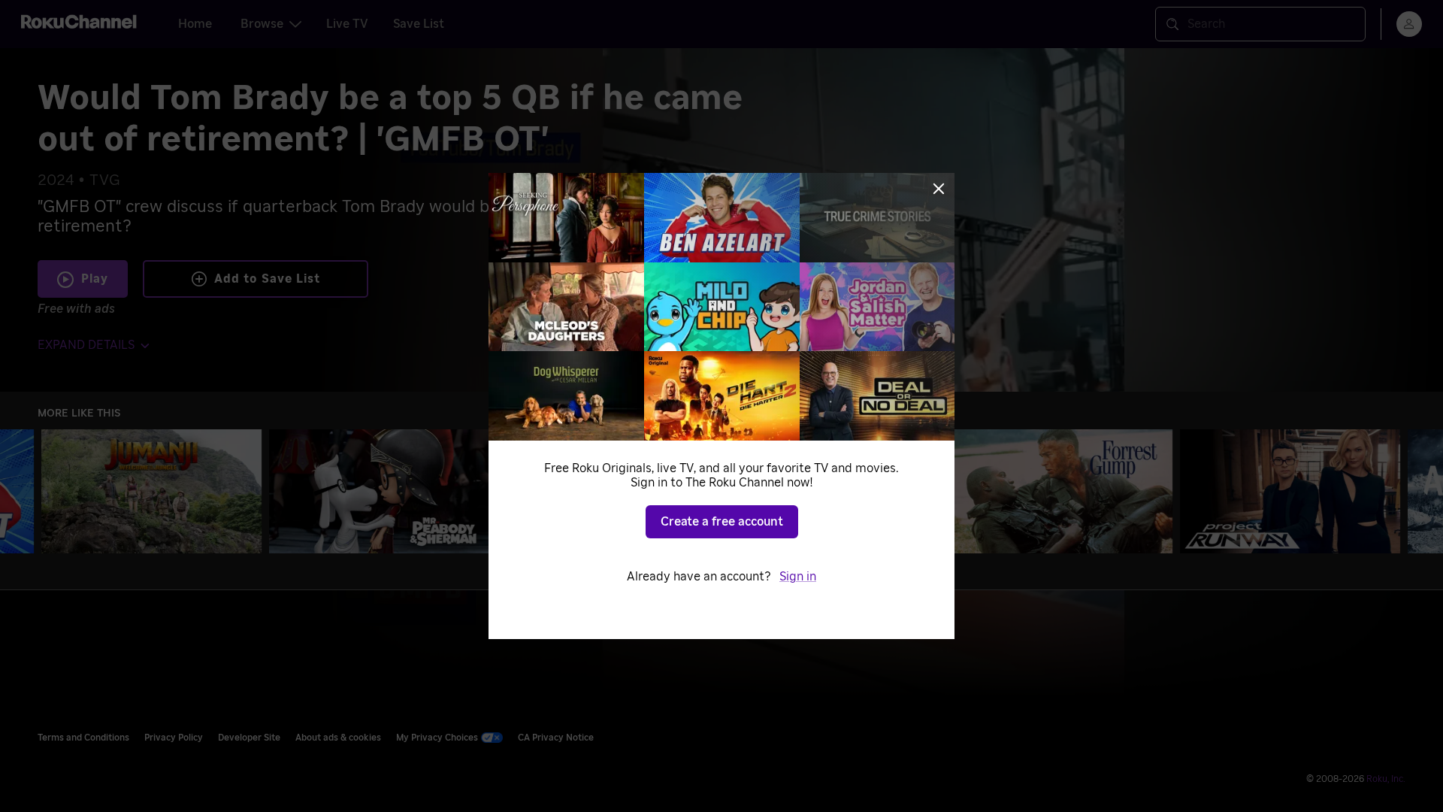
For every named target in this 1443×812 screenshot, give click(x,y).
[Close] (939, 189)
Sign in (797, 577)
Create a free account (722, 522)
